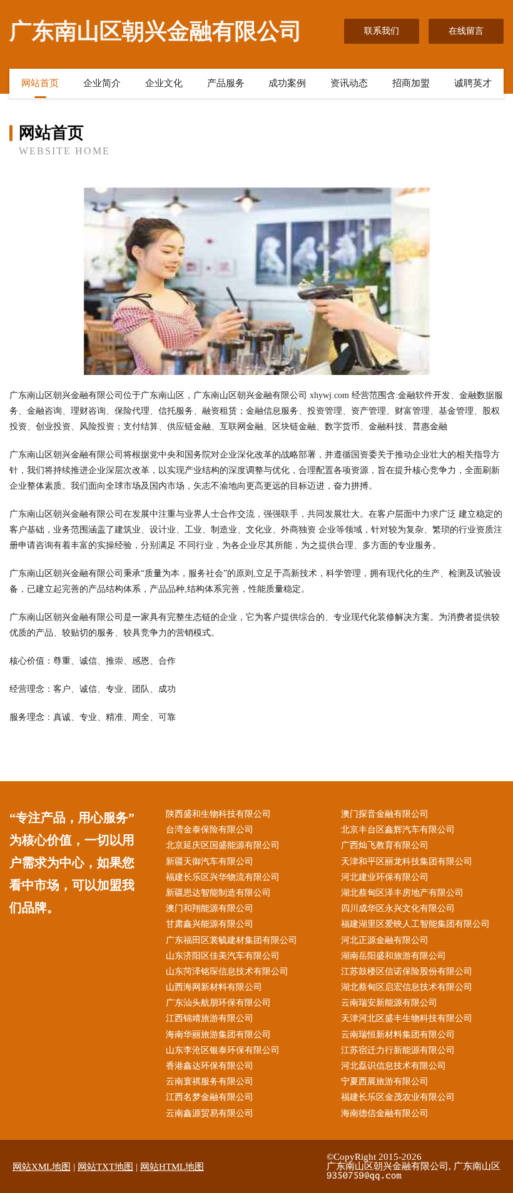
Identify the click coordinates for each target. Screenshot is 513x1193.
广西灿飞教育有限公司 (385, 845)
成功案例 (287, 83)
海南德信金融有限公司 (385, 1113)
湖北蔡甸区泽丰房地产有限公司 (402, 892)
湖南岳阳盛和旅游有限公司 (393, 956)
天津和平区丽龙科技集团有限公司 (406, 861)
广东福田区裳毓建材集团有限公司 (231, 940)
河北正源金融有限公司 (385, 940)
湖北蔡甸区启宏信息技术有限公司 (406, 987)
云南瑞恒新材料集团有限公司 (398, 1034)
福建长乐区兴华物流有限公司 (223, 877)
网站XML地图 (42, 1167)
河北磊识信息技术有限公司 (393, 1066)
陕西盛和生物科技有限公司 (218, 814)
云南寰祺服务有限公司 (209, 1081)
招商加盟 (411, 83)
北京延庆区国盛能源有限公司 (223, 845)
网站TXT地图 (105, 1167)
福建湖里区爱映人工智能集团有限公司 (415, 924)
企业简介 (102, 83)
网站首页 (40, 83)
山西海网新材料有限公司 (214, 987)
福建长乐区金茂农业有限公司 (398, 1097)
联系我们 (381, 31)
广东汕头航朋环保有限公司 (218, 1002)
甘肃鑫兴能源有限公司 (209, 924)
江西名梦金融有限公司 (209, 1097)
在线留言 (466, 31)
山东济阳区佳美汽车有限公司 (223, 956)
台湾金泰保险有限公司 (209, 829)
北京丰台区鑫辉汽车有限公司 (398, 829)
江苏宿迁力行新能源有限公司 (398, 1050)
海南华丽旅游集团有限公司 (218, 1034)
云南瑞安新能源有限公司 (389, 1002)
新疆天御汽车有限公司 (209, 861)
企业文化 (164, 83)
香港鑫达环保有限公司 (209, 1066)
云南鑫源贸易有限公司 (209, 1113)
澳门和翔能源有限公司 (209, 908)
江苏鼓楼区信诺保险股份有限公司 (406, 971)
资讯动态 (349, 83)
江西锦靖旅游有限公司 (209, 1018)
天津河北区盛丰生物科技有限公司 (406, 1018)
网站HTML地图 (172, 1167)
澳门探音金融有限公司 (385, 814)
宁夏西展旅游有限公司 (385, 1081)
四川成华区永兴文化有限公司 (398, 908)
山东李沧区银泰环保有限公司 (223, 1050)
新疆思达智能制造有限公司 (218, 892)
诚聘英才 (473, 83)
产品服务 (226, 83)
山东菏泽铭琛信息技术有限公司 (227, 971)
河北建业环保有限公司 (385, 877)
